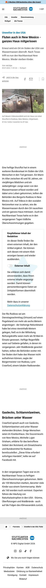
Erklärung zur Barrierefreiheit (29, 571)
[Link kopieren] (20, 79)
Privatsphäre (9, 567)
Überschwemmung (27, 17)
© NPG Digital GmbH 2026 (23, 543)
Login (41, 9)
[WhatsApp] (20, 551)
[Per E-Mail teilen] (30, 79)
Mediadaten (9, 571)
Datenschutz (37, 567)
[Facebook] (31, 551)
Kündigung (12, 575)
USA (6, 17)
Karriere (20, 567)
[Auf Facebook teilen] (24, 79)
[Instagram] (15, 551)
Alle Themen (18, 21)
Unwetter (14, 17)
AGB (28, 567)
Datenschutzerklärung (18, 305)
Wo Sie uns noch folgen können (25, 558)
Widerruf (23, 579)
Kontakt (22, 575)
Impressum (33, 575)
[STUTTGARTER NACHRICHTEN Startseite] (23, 9)
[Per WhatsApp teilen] (35, 79)
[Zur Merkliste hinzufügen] (42, 79)
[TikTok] (26, 551)
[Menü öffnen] (3, 9)
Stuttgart (8, 21)
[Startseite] (6, 527)
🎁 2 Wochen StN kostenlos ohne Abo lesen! (23, 2)
